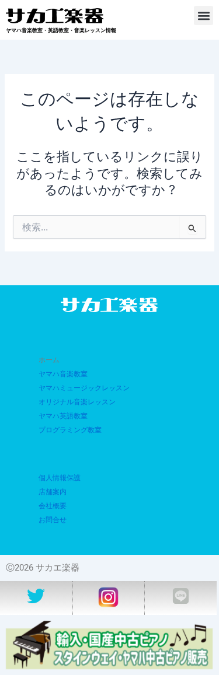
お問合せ (53, 520)
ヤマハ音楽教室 (63, 374)
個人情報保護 (60, 478)
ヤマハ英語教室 (63, 416)
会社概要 (53, 506)
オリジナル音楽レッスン (77, 402)
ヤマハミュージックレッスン (84, 388)
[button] (203, 15)
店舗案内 (53, 492)
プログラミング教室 (70, 430)
